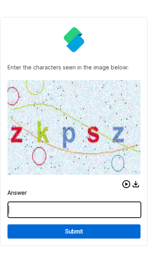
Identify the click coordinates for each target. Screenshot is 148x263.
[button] (126, 184)
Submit (74, 231)
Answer (17, 192)
